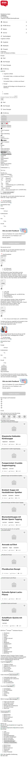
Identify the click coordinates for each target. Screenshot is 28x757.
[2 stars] (9, 416)
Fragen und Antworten (9, 701)
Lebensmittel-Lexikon (9, 703)
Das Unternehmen (8, 690)
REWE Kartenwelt (8, 717)
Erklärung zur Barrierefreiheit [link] (10, 742)
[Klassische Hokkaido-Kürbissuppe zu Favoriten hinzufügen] (24, 424)
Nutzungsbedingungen (9, 735)
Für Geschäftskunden (9, 682)
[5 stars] (24, 416)
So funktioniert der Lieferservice (11, 678)
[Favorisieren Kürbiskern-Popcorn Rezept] (6, 123)
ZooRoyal (6, 719)
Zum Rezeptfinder (6, 200)
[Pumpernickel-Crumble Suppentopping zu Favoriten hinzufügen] (24, 451)
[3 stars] (14, 416)
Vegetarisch (3, 125)
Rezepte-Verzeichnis (8, 704)
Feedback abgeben (14, 243)
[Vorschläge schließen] (2, 99)
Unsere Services (7, 668)
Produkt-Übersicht (8, 681)
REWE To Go (7, 715)
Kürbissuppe (14, 376)
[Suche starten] (15, 97)
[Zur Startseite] (6, 9)
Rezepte (14, 85)
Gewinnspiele (7, 669)
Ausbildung (6, 692)
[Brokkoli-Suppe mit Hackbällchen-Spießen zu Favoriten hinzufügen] (24, 478)
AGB (5, 731)
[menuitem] (14, 22)
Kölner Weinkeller (8, 721)
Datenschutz (6, 732)
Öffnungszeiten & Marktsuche (11, 705)
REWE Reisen (7, 714)
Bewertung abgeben (5, 419)
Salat (26, 375)
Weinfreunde (7, 718)
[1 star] (4, 416)
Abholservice (7, 680)
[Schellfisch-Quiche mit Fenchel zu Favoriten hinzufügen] (24, 605)
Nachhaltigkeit (7, 688)
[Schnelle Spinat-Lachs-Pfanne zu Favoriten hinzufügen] (24, 580)
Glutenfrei (8, 125)
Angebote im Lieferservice (10, 665)
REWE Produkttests (8, 671)
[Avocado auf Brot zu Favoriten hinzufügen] (24, 532)
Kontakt (5, 695)
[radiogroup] (14, 416)
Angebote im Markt (8, 664)
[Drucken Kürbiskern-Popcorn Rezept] (2, 123)
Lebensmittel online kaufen (10, 677)
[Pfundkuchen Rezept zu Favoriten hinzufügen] (24, 557)
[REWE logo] (3, 71)
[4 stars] (19, 416)
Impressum (6, 734)
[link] (15, 75)
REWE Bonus (7, 667)
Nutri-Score (6, 708)
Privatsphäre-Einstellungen (10, 737)
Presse (5, 694)
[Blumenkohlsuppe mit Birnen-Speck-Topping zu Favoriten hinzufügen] (24, 505)
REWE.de (3, 630)
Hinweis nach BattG (8, 738)
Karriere (5, 691)
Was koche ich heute (8, 707)
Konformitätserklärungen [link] (9, 741)
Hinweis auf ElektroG (9, 739)
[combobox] (7, 97)
